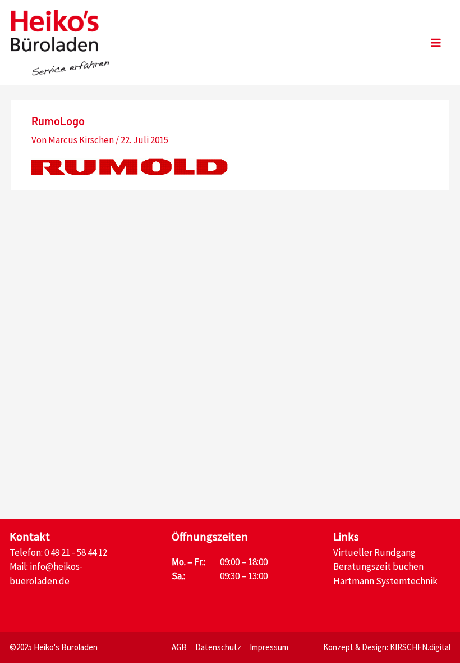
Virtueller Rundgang (374, 552)
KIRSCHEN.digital (420, 647)
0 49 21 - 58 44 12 (75, 552)
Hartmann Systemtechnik (385, 581)
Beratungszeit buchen (378, 566)
